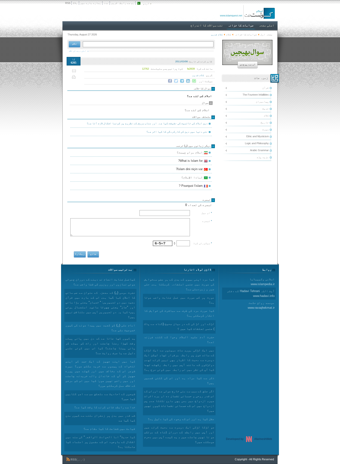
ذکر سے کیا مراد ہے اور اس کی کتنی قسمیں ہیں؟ (179, 380)
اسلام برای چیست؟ (190, 153)
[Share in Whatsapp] (194, 81)
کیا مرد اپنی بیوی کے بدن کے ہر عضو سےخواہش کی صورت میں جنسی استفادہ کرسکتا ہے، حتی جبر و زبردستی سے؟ (179, 284)
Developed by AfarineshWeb (249, 439)
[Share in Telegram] (182, 81)
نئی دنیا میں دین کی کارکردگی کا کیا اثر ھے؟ (177, 131)
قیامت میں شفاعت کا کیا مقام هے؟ (109, 428)
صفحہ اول (266, 34)
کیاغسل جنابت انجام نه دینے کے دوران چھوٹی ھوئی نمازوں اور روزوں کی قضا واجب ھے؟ (100, 282)
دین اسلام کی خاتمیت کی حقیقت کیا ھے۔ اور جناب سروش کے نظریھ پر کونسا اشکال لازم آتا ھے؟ (147, 123)
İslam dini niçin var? (190, 169)
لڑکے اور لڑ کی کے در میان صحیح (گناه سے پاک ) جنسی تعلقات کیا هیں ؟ (179, 326)
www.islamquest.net (231, 15)
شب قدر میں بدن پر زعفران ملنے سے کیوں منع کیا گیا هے (100, 418)
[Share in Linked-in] (188, 81)
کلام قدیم (198, 75)
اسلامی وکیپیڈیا (262, 281)
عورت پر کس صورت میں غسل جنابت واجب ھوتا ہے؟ (179, 300)
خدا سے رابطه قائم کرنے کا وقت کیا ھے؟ (104, 407)
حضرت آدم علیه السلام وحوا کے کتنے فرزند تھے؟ (179, 339)
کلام (228, 34)
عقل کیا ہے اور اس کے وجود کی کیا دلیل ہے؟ (181, 419)
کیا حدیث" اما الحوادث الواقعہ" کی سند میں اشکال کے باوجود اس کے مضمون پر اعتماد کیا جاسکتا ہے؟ (100, 441)
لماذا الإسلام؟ (192, 178)
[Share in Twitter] (176, 81)
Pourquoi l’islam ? (191, 186)
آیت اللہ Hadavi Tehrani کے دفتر (251, 293)
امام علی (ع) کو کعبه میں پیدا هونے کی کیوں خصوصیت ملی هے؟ (100, 328)
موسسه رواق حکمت (261, 305)
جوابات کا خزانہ (246, 34)
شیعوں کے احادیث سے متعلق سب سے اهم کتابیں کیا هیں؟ (100, 396)
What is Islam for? (191, 161)
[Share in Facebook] (170, 81)
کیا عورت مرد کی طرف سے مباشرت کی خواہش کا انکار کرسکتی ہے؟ (179, 313)
